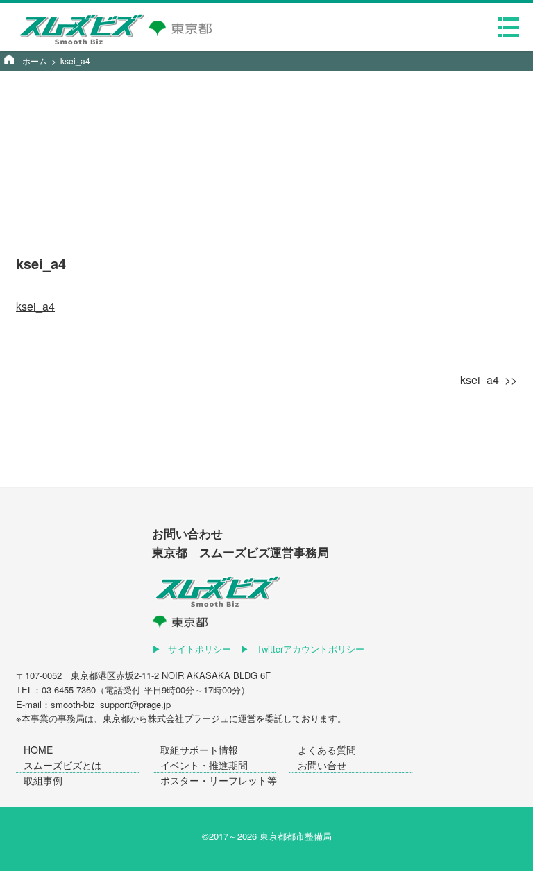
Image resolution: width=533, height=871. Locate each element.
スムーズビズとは (62, 765)
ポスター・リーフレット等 (218, 780)
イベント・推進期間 (204, 765)
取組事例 (43, 780)
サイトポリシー (199, 648)
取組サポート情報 (199, 750)
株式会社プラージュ (188, 718)
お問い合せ (322, 765)
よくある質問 (327, 750)
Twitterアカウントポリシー (310, 648)
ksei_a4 (35, 306)
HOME (38, 750)
